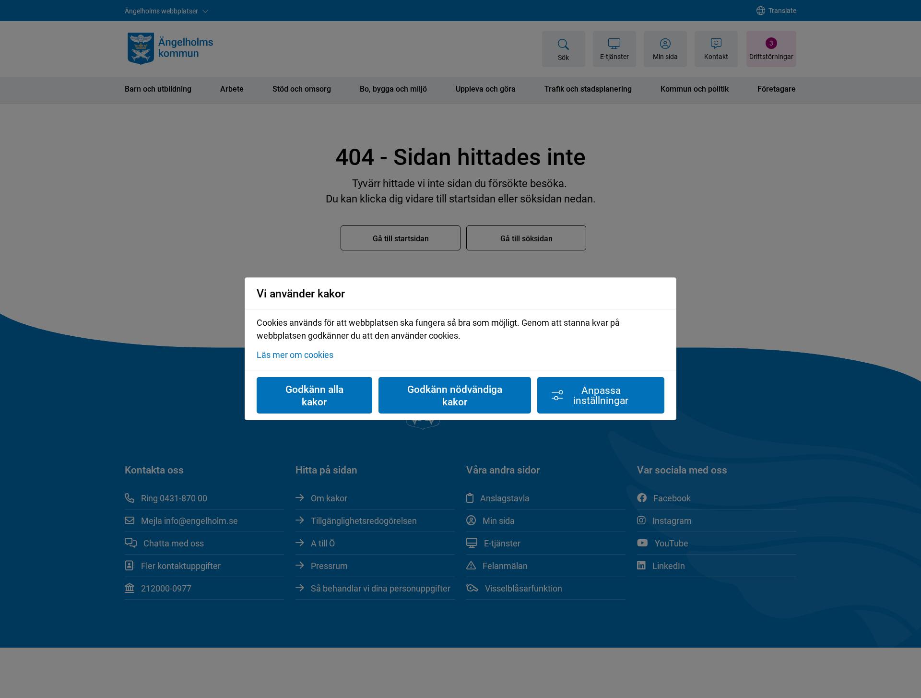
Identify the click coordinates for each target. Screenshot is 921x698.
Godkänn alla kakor (314, 395)
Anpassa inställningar (600, 395)
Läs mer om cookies (295, 355)
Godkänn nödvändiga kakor (454, 395)
